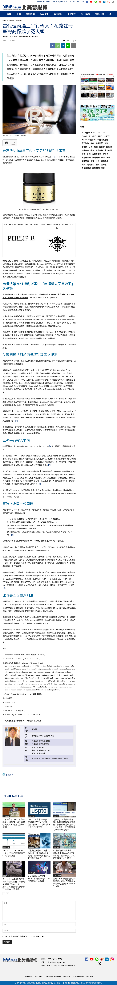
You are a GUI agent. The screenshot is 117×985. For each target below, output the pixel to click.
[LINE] (68, 45)
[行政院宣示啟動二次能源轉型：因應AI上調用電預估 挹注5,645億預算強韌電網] (14, 809)
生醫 (97, 161)
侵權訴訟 (6, 876)
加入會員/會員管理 (59, 1)
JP (83, 1)
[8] (12, 535)
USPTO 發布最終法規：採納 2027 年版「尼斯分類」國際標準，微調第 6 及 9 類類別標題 (39, 823)
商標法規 (31, 816)
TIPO (100, 136)
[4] (50, 446)
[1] (54, 156)
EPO (99, 132)
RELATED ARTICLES (13, 795)
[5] (49, 465)
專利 (92, 150)
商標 (96, 147)
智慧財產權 (86, 157)
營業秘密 (85, 161)
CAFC (93, 132)
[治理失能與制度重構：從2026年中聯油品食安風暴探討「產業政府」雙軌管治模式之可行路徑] (64, 840)
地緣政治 (85, 150)
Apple (87, 132)
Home (4, 20)
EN (78, 1)
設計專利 (96, 168)
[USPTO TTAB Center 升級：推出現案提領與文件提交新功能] (14, 840)
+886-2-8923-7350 (54, 959)
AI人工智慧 (32, 873)
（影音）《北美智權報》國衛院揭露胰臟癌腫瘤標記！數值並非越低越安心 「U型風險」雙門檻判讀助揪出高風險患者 (65, 824)
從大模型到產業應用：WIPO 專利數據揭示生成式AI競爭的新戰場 (39, 878)
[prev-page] (4, 893)
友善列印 (9, 775)
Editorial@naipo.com (56, 962)
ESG (104, 132)
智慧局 (105, 154)
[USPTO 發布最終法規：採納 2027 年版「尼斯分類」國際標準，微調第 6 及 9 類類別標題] (39, 809)
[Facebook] (52, 45)
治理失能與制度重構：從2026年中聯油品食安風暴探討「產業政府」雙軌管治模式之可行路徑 (64, 854)
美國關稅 (90, 164)
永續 (108, 157)
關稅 (103, 168)
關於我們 (99, 13)
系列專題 (85, 13)
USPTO (107, 136)
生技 (92, 161)
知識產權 (104, 161)
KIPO (94, 136)
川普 (83, 154)
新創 (88, 154)
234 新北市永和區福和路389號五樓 (61, 965)
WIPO (84, 140)
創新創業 (30, 13)
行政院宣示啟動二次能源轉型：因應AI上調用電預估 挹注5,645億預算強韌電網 (14, 823)
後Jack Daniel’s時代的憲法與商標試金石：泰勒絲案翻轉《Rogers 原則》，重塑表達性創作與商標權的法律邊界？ (14, 884)
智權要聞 (31, 847)
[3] (16, 420)
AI (82, 132)
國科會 (102, 147)
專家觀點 (58, 13)
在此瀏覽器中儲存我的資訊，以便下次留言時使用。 (26, 936)
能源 (97, 164)
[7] (20, 496)
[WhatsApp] (57, 45)
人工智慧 (85, 143)
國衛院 (109, 147)
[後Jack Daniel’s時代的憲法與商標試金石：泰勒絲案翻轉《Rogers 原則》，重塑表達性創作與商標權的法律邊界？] (14, 869)
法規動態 (71, 13)
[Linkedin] (63, 45)
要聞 (9, 13)
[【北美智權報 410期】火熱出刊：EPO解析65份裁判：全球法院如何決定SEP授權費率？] (39, 840)
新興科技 (44, 13)
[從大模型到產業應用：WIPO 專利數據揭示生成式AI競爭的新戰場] (39, 867)
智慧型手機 (96, 154)
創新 (106, 143)
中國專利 (92, 140)
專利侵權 (99, 150)
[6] (40, 484)
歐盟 (103, 157)
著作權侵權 (86, 168)
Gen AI (84, 136)
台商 (90, 147)
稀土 (83, 164)
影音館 (56, 816)
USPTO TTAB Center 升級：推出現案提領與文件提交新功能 (14, 853)
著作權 (103, 164)
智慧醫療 (96, 157)
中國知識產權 (102, 140)
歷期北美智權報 (43, 1)
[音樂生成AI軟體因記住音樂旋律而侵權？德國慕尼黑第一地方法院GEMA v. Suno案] (64, 869)
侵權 (92, 143)
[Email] (73, 45)
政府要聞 (6, 816)
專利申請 (108, 150)
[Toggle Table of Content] (12, 143)
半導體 (84, 147)
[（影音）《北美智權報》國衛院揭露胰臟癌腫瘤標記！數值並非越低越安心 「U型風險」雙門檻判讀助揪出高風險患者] (64, 809)
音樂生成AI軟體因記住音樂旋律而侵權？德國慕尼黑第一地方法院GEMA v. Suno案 (64, 882)
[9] (4, 588)
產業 (18, 13)
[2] (11, 373)
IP (89, 136)
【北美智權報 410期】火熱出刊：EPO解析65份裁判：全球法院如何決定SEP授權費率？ (39, 854)
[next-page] (7, 893)
